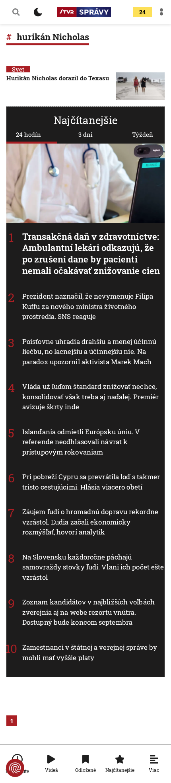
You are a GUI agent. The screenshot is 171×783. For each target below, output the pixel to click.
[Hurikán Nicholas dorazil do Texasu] (140, 86)
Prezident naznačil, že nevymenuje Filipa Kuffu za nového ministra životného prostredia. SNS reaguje (87, 306)
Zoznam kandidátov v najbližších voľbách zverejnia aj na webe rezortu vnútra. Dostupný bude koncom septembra (88, 612)
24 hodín (28, 134)
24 (142, 12)
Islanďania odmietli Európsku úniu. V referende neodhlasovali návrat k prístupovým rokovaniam (81, 442)
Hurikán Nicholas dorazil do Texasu (57, 78)
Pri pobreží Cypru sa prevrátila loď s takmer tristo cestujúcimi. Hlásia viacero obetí (91, 482)
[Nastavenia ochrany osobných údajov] (15, 768)
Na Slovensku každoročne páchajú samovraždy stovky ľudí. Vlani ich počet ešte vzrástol (93, 567)
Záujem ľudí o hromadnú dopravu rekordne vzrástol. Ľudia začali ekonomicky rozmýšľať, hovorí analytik (90, 521)
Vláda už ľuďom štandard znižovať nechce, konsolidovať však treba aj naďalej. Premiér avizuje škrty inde (90, 396)
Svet (18, 69)
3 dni (85, 134)
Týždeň (142, 134)
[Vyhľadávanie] (15, 11)
